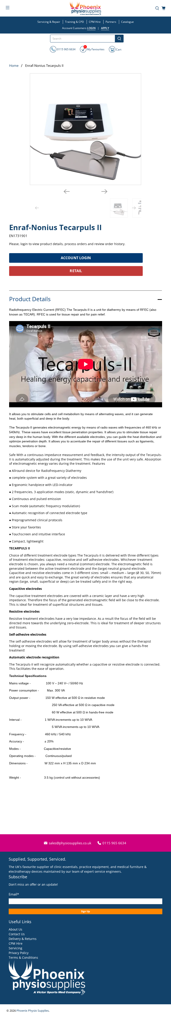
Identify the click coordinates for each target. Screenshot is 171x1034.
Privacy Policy (18, 953)
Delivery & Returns (23, 939)
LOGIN (91, 28)
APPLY (105, 28)
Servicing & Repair (48, 22)
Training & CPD (74, 22)
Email (14, 894)
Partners (111, 22)
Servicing (15, 948)
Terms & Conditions (23, 957)
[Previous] (66, 191)
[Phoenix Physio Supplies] (85, 8)
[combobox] (82, 38)
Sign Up (85, 911)
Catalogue (127, 22)
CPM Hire (95, 22)
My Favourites (94, 48)
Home (13, 65)
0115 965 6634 (65, 49)
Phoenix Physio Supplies (32, 1011)
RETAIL (76, 270)
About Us (15, 929)
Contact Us (17, 934)
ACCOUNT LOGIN (76, 257)
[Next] (104, 191)
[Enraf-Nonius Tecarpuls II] (85, 129)
